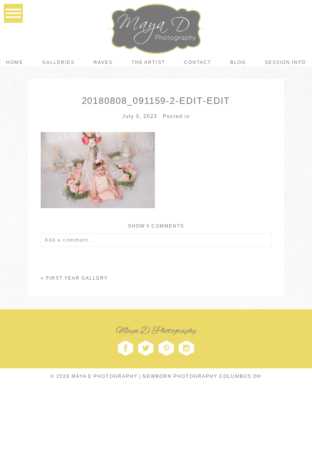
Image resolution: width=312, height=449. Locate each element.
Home (14, 62)
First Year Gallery (77, 278)
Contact (197, 62)
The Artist (148, 62)
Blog (238, 62)
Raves (103, 62)
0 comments (156, 226)
